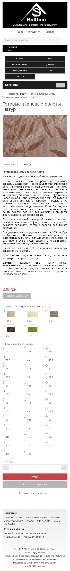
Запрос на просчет (17, 295)
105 (50, 428)
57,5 (51, 377)
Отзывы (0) (26, 164)
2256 (8, 321)
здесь (38, 258)
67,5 (8, 394)
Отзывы (50, 70)
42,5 (51, 360)
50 (50, 369)
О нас (50, 58)
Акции (30, 521)
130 (29, 445)
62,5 (29, 386)
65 (50, 386)
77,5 (29, 403)
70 (28, 394)
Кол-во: (6, 462)
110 (7, 437)
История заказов (36, 533)
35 (50, 352)
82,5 (8, 411)
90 (7, 420)
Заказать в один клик (35, 484)
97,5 (8, 428)
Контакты (20, 76)
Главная (8, 517)
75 (7, 403)
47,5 (29, 369)
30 (7, 352)
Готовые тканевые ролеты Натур (18, 97)
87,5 (51, 411)
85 (28, 411)
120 (50, 437)
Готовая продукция (17, 94)
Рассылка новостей (34, 537)
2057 (29, 321)
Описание (10, 164)
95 (50, 420)
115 (29, 437)
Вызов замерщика (19, 64)
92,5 (29, 420)
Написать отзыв (38, 493)
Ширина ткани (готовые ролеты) (19, 344)
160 (29, 454)
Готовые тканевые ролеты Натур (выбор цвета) (27, 306)
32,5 (29, 352)
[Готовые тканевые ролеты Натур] (35, 136)
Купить (35, 476)
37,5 (8, 360)
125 (8, 445)
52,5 (8, 377)
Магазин (19, 58)
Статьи (58, 521)
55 (28, 377)
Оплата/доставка (20, 70)
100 (29, 428)
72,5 (51, 394)
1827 (51, 321)
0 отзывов (23, 493)
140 (50, 445)
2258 (29, 336)
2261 (8, 336)
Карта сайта (43, 521)
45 (7, 369)
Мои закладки (12, 537)
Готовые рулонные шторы (43, 94)
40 (28, 360)
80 (50, 403)
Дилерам (50, 64)
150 (8, 454)
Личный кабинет (13, 533)
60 (7, 386)
